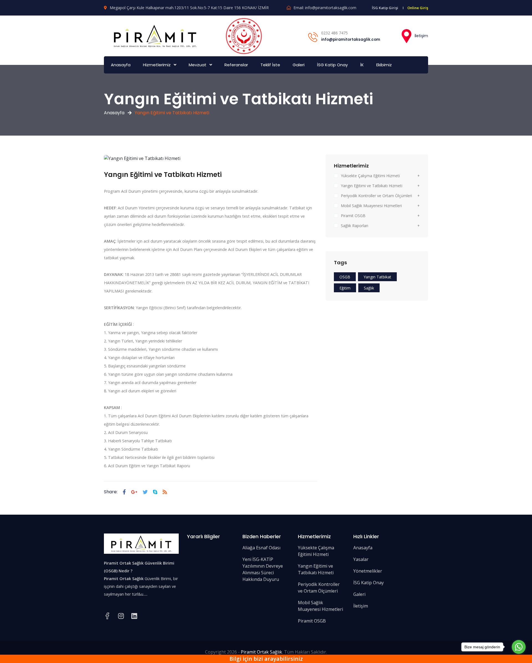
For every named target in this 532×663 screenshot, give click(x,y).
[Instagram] (121, 616)
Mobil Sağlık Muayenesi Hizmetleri (371, 205)
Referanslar (236, 65)
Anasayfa (121, 65)
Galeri (299, 65)
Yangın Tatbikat (377, 277)
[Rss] (165, 492)
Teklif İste (270, 65)
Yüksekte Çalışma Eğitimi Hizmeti (370, 175)
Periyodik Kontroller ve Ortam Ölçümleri (376, 195)
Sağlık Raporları (354, 225)
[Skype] (155, 492)
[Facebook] (124, 492)
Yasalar (361, 559)
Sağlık (369, 288)
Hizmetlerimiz (157, 65)
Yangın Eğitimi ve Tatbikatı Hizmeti (371, 185)
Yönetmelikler (367, 571)
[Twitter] (145, 492)
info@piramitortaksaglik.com (330, 7)
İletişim (420, 36)
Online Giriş (417, 7)
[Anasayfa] (155, 35)
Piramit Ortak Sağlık (261, 652)
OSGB (344, 277)
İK (362, 65)
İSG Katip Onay (332, 65)
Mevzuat (197, 65)
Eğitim (345, 288)
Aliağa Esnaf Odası (261, 548)
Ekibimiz (384, 65)
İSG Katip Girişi (385, 7)
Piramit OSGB (353, 215)
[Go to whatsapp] (519, 647)
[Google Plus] (134, 492)
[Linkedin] (134, 616)
